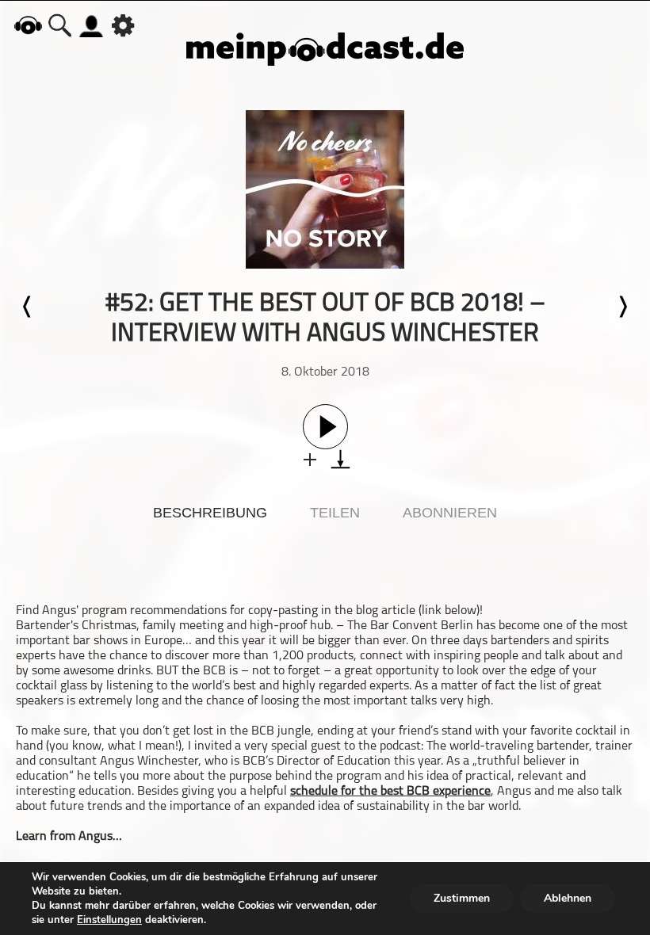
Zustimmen (462, 898)
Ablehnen (567, 898)
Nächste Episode (622, 307)
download (340, 459)
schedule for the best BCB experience (390, 791)
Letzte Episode (28, 307)
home (28, 25)
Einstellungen (109, 920)
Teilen (335, 513)
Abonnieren (450, 513)
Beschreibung (210, 513)
